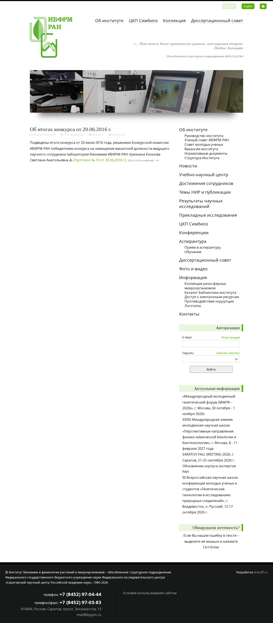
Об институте (109, 20)
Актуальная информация (217, 388)
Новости (188, 166)
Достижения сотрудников (206, 183)
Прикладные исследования (208, 215)
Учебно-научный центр (203, 174)
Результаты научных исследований (201, 203)
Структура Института (201, 158)
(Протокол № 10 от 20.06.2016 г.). (100, 160)
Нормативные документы (205, 153)
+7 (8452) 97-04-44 (80, 594)
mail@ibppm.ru (89, 614)
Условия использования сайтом (150, 593)
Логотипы (192, 305)
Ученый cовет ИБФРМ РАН (206, 140)
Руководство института (203, 135)
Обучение (192, 251)
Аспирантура (192, 241)
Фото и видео (193, 269)
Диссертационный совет (217, 20)
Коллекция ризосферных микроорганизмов (205, 285)
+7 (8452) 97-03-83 (80, 602)
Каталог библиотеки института (210, 292)
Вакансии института (44, 134)
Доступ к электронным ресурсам (211, 296)
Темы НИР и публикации (205, 192)
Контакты (189, 314)
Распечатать (118, 134)
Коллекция (174, 20)
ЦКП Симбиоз (143, 20)
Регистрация (230, 337)
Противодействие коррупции (209, 301)
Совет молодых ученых (203, 144)
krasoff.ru (261, 572)
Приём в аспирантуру (202, 247)
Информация (193, 277)
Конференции (194, 232)
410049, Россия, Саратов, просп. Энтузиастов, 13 (61, 609)
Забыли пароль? (228, 353)
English (248, 6)
